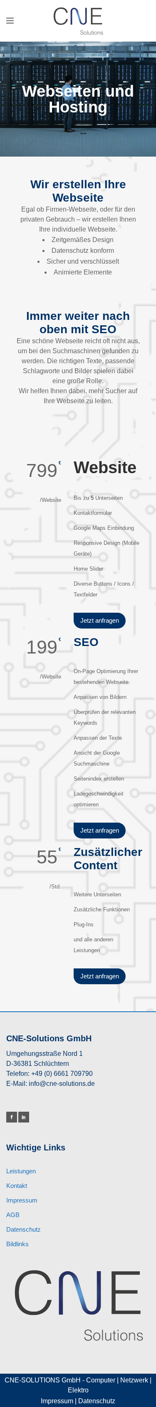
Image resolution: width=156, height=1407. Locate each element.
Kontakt (16, 1185)
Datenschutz (23, 1229)
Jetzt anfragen (99, 620)
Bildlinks (17, 1243)
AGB (13, 1214)
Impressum (21, 1200)
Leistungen (21, 1171)
